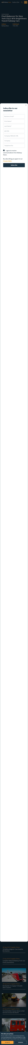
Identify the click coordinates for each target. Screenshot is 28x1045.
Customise (20, 1042)
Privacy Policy (7, 161)
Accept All (7, 1042)
